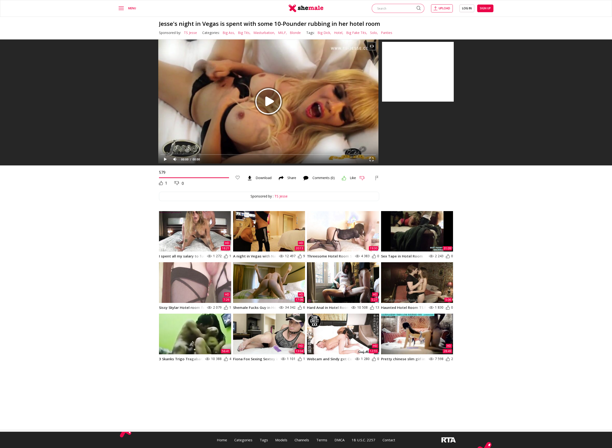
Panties (386, 32)
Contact (388, 439)
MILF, (282, 32)
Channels (302, 439)
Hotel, (338, 32)
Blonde (295, 32)
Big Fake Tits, (356, 32)
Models (281, 439)
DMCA (339, 439)
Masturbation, (264, 32)
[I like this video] (344, 178)
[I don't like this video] (364, 178)
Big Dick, (324, 32)
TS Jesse (190, 32)
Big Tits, (244, 32)
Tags (264, 439)
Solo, (374, 32)
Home (222, 439)
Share (291, 178)
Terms (321, 439)
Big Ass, (229, 32)
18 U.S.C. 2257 (363, 439)
